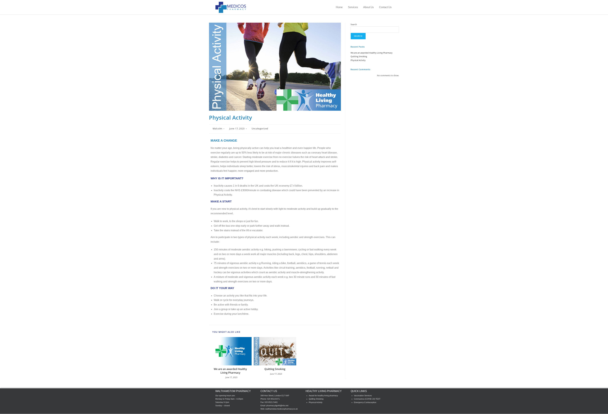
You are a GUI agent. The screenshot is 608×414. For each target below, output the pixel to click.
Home (339, 7)
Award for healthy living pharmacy (323, 396)
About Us (368, 7)
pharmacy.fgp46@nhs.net (277, 405)
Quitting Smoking (274, 369)
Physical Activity (358, 60)
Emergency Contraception (365, 402)
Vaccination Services (363, 396)
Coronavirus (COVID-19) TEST (367, 399)
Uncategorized (260, 128)
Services (353, 7)
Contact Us (385, 7)
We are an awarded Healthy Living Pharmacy (230, 370)
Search (354, 24)
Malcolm (217, 128)
